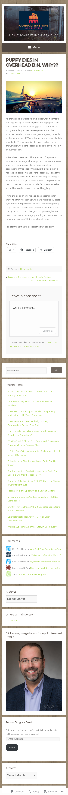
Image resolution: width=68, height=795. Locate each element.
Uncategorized (27, 269)
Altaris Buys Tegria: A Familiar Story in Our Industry (32, 526)
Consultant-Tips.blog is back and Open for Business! (30, 277)
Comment (48, 330)
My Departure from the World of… (46, 555)
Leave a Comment (16, 74)
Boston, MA (11, 620)
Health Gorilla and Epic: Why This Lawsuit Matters (31, 490)
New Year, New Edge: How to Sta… (46, 568)
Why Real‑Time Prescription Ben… (46, 549)
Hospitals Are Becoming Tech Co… (35, 574)
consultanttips (37, 70)
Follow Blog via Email (19, 722)
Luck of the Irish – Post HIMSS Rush (45, 280)
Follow (12, 747)
